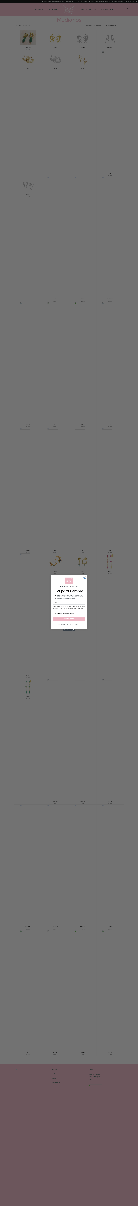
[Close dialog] (85, 577)
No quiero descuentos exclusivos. (69, 624)
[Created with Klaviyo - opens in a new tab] (69, 630)
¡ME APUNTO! (69, 619)
